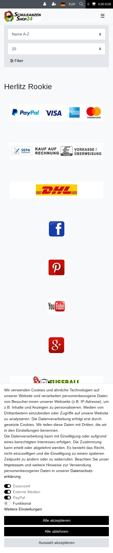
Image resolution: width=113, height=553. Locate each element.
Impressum (14, 465)
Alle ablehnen (56, 531)
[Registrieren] (54, 4)
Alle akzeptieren (56, 520)
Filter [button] (19, 60)
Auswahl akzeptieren (57, 542)
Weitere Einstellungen (23, 509)
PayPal (19, 497)
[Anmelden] (45, 4)
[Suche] (81, 4)
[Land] (63, 4)
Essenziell (21, 486)
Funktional (22, 503)
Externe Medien (26, 492)
